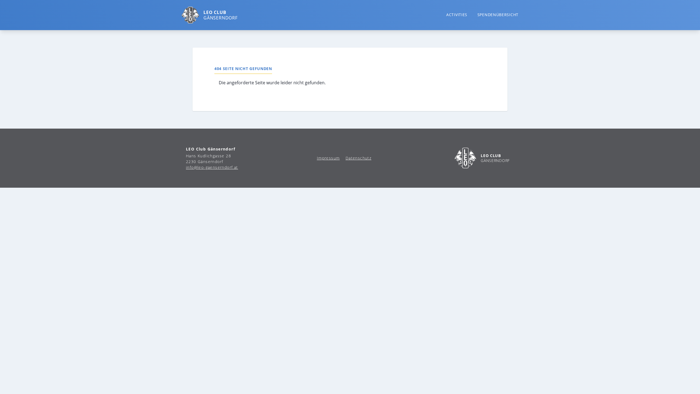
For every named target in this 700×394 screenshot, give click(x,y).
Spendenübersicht (497, 14)
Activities (456, 14)
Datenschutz (358, 158)
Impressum (328, 158)
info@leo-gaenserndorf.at (212, 167)
